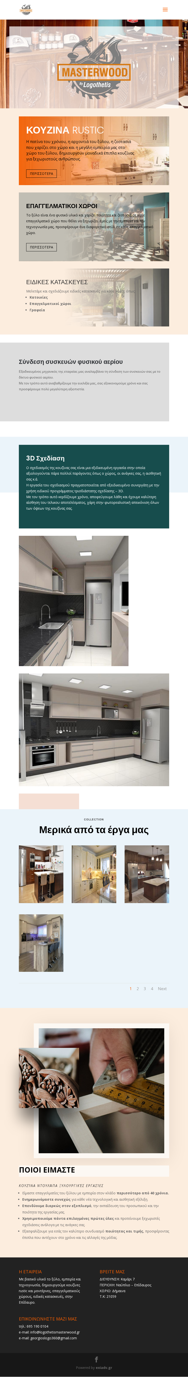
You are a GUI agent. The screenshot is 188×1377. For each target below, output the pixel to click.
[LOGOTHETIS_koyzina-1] (147, 901)
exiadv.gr (104, 1367)
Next (162, 988)
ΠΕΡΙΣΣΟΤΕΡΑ (41, 173)
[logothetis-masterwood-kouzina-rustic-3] (94, 901)
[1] (41, 970)
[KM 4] (41, 901)
